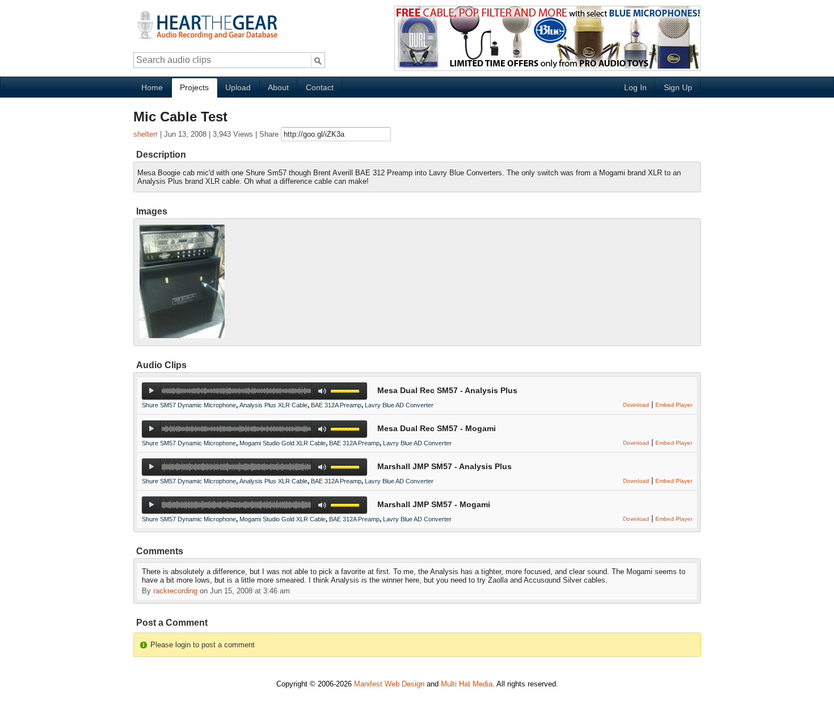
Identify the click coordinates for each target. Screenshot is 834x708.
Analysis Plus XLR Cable (273, 405)
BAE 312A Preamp (336, 405)
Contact (320, 87)
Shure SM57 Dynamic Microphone (189, 405)
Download (636, 405)
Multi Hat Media (466, 684)
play (151, 390)
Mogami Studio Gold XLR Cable (282, 443)
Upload (238, 87)
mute (322, 391)
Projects (194, 87)
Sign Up (678, 87)
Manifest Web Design (389, 684)
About (278, 87)
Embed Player (673, 405)
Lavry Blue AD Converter (399, 405)
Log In (635, 87)
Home (152, 87)
